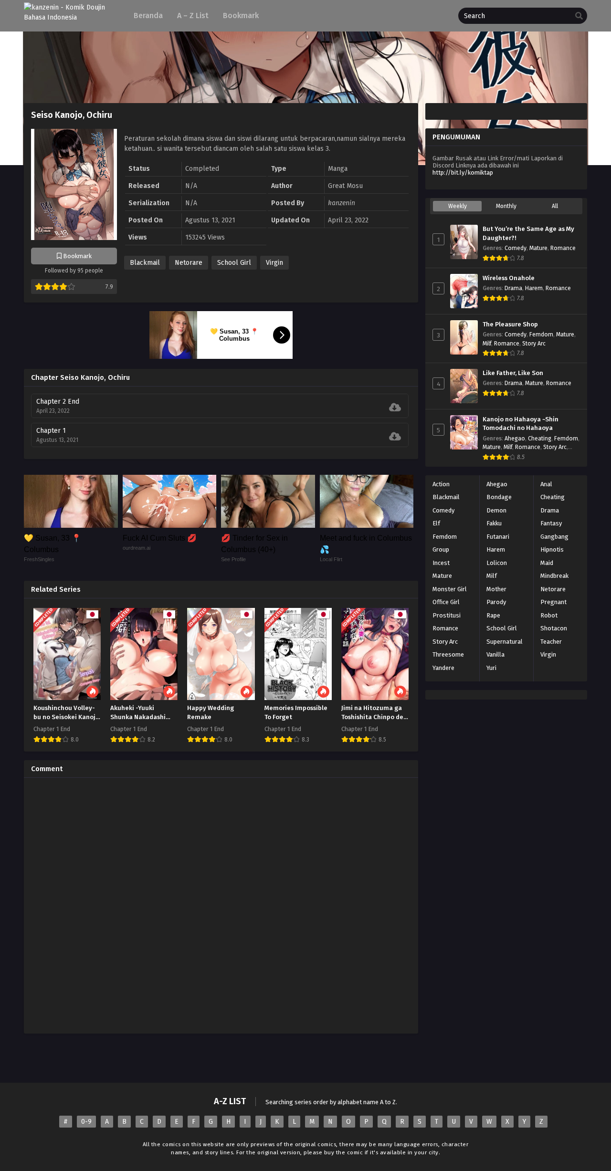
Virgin (274, 263)
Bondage (499, 497)
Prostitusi (446, 615)
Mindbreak (554, 575)
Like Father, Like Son (513, 373)
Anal (546, 484)
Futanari (497, 536)
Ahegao (515, 438)
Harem (534, 288)
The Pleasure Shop (510, 324)
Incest (441, 562)
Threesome (448, 654)
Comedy (516, 248)
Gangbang (554, 536)
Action (441, 484)
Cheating (539, 438)
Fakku (494, 523)
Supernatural (504, 641)
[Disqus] (221, 904)
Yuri (491, 667)
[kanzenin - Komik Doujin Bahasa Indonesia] (70, 17)
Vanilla (495, 654)
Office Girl (446, 602)
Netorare (188, 263)
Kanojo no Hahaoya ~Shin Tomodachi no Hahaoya (520, 424)
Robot (549, 615)
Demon (496, 510)
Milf (487, 343)
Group (440, 549)
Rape (493, 615)
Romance (563, 248)
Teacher (551, 641)
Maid (546, 562)
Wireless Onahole (509, 278)
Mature (538, 248)
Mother (496, 589)
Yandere (443, 667)
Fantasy (551, 523)
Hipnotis (552, 549)
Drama (513, 288)
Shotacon (553, 628)
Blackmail (145, 263)
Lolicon (496, 562)
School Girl (234, 263)
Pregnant (553, 602)
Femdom (541, 334)
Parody (496, 602)
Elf (436, 523)
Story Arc (534, 343)
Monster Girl (449, 589)
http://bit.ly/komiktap (462, 172)
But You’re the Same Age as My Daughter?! (528, 233)
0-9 (86, 1122)
